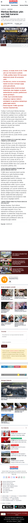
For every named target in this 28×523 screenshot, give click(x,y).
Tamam (19, 521)
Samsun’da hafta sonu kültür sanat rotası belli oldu (19, 441)
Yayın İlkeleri (18, 500)
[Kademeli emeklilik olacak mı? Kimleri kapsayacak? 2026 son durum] (21, 318)
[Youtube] (16, 477)
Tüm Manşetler (6, 489)
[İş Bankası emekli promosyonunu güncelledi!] (7, 305)
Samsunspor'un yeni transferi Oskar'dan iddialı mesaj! (18, 434)
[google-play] (20, 507)
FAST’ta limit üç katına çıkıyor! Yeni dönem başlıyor (7, 324)
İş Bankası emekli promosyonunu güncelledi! (5, 311)
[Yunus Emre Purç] (4, 279)
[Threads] (21, 477)
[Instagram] (11, 477)
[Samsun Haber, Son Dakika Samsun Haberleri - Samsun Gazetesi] (13, 2)
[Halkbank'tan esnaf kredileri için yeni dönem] (21, 292)
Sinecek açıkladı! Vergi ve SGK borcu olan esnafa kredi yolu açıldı (7, 298)
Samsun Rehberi (23, 496)
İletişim (9, 503)
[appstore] (8, 507)
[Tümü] (26, 428)
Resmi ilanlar (5, 497)
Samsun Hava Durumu (8, 483)
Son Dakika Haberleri (8, 490)
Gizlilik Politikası (15, 499)
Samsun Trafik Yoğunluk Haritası (10, 486)
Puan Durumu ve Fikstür (8, 487)
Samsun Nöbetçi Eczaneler (9, 481)
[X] (6, 477)
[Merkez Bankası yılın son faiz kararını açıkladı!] (14, 35)
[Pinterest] (9, 477)
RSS (4, 514)
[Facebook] (4, 477)
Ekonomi (10, 9)
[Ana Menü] (1, 1)
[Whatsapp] (24, 477)
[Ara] (26, 2)
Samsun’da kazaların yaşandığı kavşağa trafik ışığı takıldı (18, 454)
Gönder (4, 346)
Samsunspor (14, 5)
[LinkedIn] (14, 477)
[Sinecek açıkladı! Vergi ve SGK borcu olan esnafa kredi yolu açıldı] (7, 292)
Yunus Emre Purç (13, 278)
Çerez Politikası (5, 499)
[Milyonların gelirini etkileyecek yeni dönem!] (21, 305)
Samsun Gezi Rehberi (16, 438)
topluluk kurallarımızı (14, 350)
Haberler (3, 9)
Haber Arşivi (5, 492)
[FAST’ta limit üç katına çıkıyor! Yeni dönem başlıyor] (7, 318)
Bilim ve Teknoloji (14, 497)
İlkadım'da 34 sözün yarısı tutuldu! (18, 447)
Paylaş (4, 44)
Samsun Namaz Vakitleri (8, 484)
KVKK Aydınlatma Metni (8, 500)
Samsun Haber (5, 5)
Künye (3, 503)
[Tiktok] (19, 477)
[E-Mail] (10, 282)
